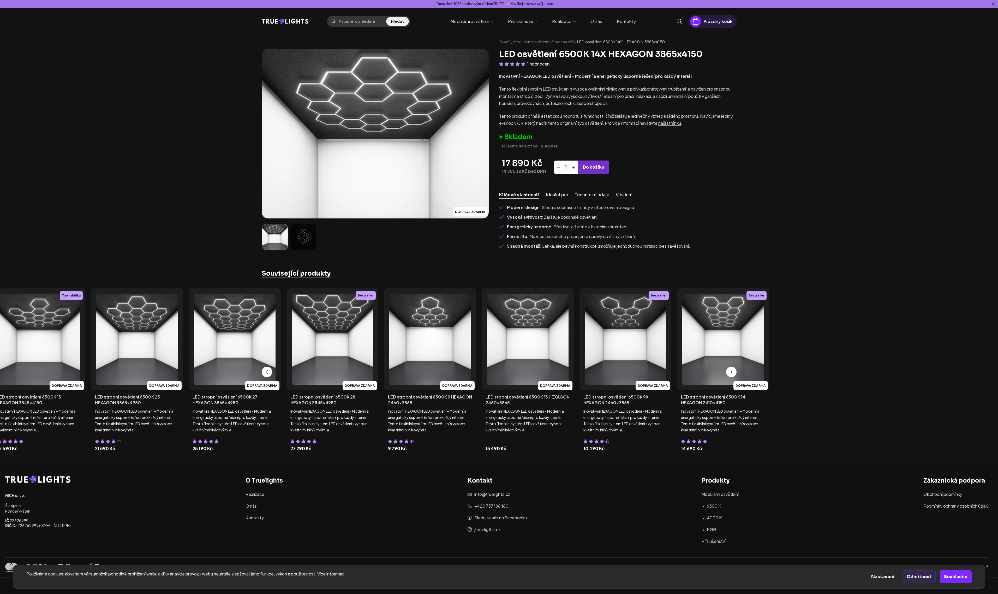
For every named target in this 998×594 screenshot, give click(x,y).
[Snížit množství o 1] (558, 167)
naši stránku (669, 123)
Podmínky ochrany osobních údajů (956, 506)
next (731, 372)
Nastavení (882, 576)
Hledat (397, 21)
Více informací (330, 574)
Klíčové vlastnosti (519, 195)
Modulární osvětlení (720, 494)
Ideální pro (557, 195)
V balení (624, 195)
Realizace (255, 494)
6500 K (714, 506)
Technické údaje (592, 195)
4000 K (714, 517)
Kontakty (255, 517)
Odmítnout (919, 576)
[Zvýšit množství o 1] (574, 167)
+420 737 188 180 (491, 506)
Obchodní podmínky (942, 494)
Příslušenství (714, 541)
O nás (251, 506)
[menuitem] (471, 21)
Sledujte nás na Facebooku (500, 517)
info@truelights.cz (492, 494)
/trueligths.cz (487, 529)
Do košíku (593, 167)
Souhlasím (955, 576)
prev (267, 372)
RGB (711, 529)
